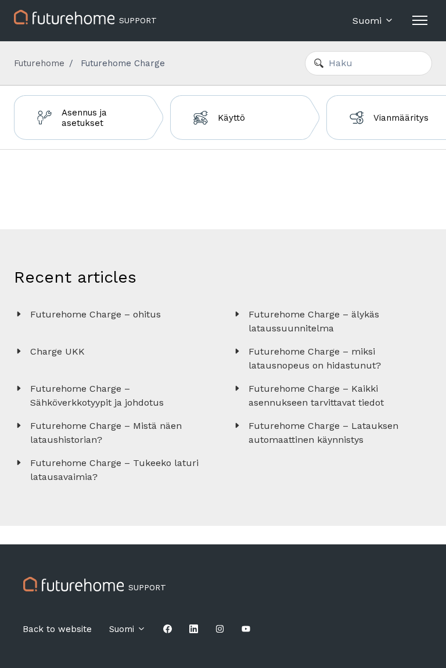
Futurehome (39, 63)
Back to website (57, 629)
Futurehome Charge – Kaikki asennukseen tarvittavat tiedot (316, 395)
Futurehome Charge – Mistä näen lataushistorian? (106, 432)
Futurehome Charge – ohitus (95, 314)
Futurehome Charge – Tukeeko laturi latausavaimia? (114, 469)
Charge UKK (57, 351)
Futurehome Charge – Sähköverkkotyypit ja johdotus (97, 395)
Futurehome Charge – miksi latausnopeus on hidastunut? (315, 358)
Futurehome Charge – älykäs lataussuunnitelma (314, 321)
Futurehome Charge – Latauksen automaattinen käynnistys (323, 432)
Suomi (368, 20)
